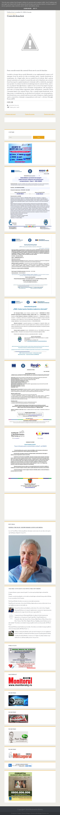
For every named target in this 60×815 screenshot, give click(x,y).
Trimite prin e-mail (14, 107)
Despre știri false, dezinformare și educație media (26, 527)
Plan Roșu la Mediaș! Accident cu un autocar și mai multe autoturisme (24, 601)
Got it (35, 8)
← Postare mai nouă (10, 114)
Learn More (27, 8)
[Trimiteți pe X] (10, 102)
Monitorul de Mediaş (36, 810)
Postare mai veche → (49, 114)
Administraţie (14, 105)
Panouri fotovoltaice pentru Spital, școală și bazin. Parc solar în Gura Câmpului (32, 608)
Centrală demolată (15, 16)
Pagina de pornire (30, 114)
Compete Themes (21, 813)
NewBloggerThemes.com (42, 813)
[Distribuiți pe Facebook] (12, 102)
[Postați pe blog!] (9, 102)
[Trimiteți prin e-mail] (8, 102)
